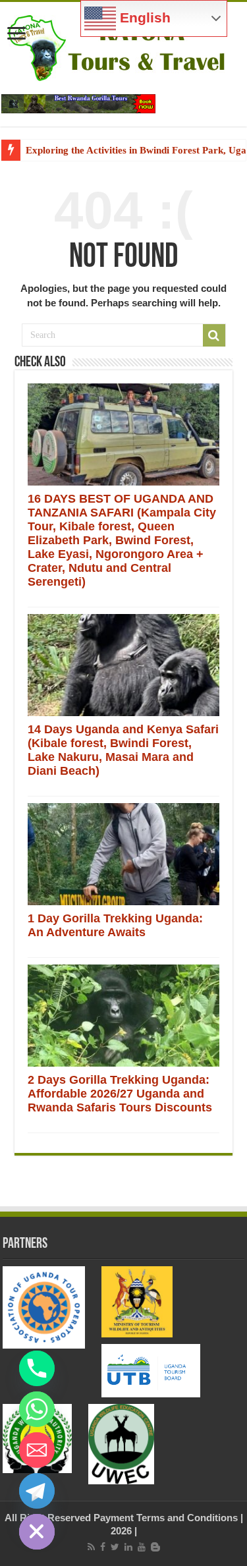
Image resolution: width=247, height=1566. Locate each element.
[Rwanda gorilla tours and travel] (78, 102)
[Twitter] (115, 1547)
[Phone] (37, 1368)
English (143, 18)
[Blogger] (155, 1547)
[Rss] (91, 1547)
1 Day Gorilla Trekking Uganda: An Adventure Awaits (115, 925)
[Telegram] (37, 1491)
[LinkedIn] (128, 1547)
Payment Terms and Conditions (166, 1517)
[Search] (214, 335)
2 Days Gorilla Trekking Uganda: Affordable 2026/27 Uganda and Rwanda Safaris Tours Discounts (120, 1093)
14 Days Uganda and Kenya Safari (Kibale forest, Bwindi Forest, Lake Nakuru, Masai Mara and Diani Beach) (123, 750)
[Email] (37, 1450)
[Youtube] (141, 1547)
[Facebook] (103, 1547)
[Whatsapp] (37, 1409)
